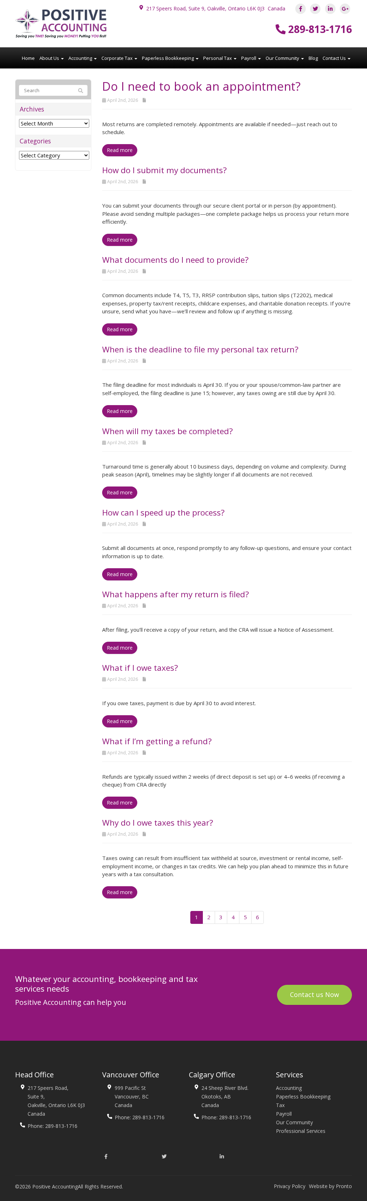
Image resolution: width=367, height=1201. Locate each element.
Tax (280, 1105)
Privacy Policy (289, 1186)
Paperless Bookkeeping (168, 58)
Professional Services (300, 1131)
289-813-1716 (319, 29)
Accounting (80, 58)
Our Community (283, 58)
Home (28, 58)
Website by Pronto (330, 1186)
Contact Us (335, 58)
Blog (313, 58)
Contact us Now (314, 994)
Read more (120, 150)
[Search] (80, 90)
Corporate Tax (117, 58)
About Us (49, 58)
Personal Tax (218, 58)
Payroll (249, 58)
